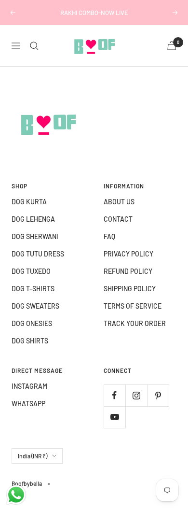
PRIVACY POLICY (128, 254)
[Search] (34, 46)
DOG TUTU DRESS (38, 254)
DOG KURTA (29, 202)
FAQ (109, 236)
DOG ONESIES (32, 323)
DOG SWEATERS (35, 306)
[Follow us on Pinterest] (158, 395)
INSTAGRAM (29, 386)
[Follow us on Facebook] (114, 395)
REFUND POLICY (128, 271)
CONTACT (118, 219)
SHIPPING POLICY (130, 288)
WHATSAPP (28, 403)
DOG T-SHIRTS (33, 288)
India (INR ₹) (32, 456)
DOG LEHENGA (33, 219)
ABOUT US (119, 202)
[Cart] (171, 45)
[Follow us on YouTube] (114, 417)
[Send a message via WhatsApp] (16, 494)
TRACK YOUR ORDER (135, 323)
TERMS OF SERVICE (132, 306)
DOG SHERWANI (35, 236)
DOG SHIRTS (30, 341)
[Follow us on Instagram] (136, 395)
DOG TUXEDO (31, 271)
